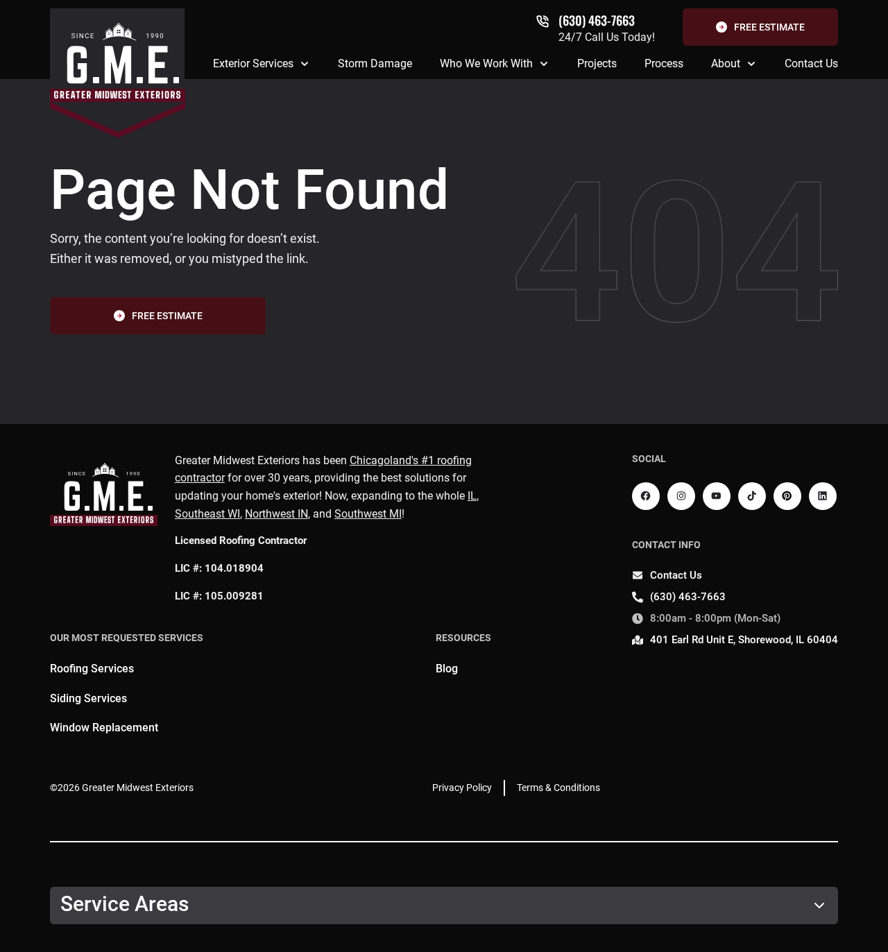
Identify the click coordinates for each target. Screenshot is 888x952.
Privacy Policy (462, 787)
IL (472, 495)
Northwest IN (276, 513)
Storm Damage (375, 63)
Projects (597, 63)
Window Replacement (104, 727)
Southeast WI (207, 513)
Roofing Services (92, 668)
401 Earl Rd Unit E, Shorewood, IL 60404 (744, 640)
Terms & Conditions (558, 787)
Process (663, 63)
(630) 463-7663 (596, 20)
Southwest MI (368, 513)
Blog (447, 668)
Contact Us (811, 63)
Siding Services (88, 698)
